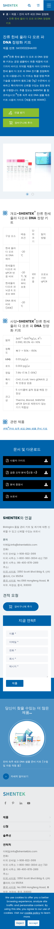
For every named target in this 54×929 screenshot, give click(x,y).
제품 (13, 14)
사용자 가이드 (17, 461)
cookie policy (32, 913)
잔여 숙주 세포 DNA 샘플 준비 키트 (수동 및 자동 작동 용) (25, 764)
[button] (27, 194)
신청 (5, 826)
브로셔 (13, 496)
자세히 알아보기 (19, 776)
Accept (33, 923)
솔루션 (7, 835)
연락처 (7, 845)
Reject (20, 923)
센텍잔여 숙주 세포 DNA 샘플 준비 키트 (25, 429)
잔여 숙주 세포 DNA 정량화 (34, 14)
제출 (14, 683)
